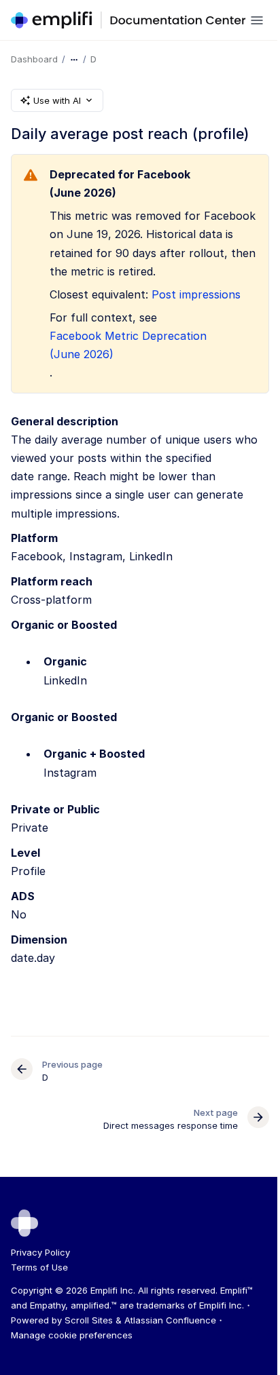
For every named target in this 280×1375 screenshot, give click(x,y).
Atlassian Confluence (170, 1320)
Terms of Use (39, 1267)
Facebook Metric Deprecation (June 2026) (128, 345)
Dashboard (34, 59)
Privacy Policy (40, 1252)
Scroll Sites (89, 1320)
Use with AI (57, 100)
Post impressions (196, 294)
